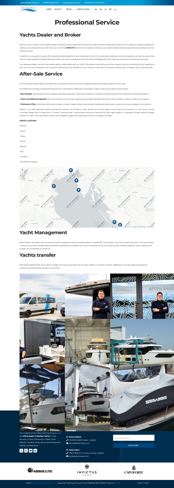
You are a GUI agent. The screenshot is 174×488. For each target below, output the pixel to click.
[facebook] (21, 450)
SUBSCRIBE (133, 445)
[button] (79, 190)
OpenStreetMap (142, 227)
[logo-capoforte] (133, 464)
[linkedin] (35, 450)
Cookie (146, 483)
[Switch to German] (110, 9)
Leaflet (109, 227)
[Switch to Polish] (115, 9)
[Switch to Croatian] (101, 9)
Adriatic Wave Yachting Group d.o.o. (43, 483)
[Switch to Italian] (105, 9)
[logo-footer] (31, 426)
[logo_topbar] (29, 8)
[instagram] (26, 450)
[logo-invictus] (87, 464)
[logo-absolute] (40, 464)
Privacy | (140, 483)
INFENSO (117, 483)
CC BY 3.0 (130, 227)
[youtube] (30, 450)
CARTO (121, 227)
